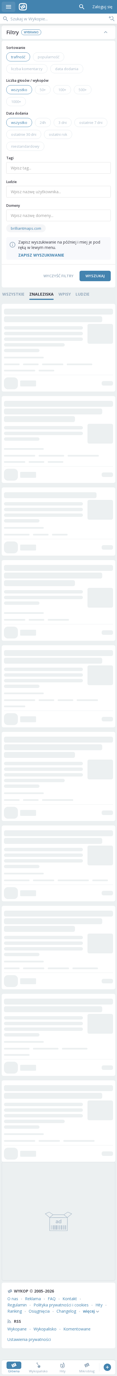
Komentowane (77, 1329)
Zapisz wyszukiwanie (111, 18)
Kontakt (69, 1298)
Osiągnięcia (39, 1311)
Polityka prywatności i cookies (61, 1305)
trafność (18, 56)
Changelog (66, 1311)
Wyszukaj (95, 275)
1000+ (16, 101)
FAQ (52, 1298)
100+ (62, 89)
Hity (99, 1305)
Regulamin (17, 1305)
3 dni (62, 122)
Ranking (14, 1311)
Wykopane (17, 1329)
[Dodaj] (107, 1367)
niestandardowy (25, 146)
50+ (43, 89)
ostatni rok (58, 134)
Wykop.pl (23, 7)
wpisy (64, 294)
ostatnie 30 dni (23, 134)
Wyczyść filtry (58, 275)
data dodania (66, 68)
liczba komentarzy (27, 68)
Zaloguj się (102, 6)
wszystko (19, 89)
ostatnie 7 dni (91, 122)
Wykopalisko (45, 1329)
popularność (48, 56)
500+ (83, 89)
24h (43, 122)
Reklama (33, 1298)
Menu (8, 7)
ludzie (82, 294)
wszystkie (13, 294)
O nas (12, 1298)
